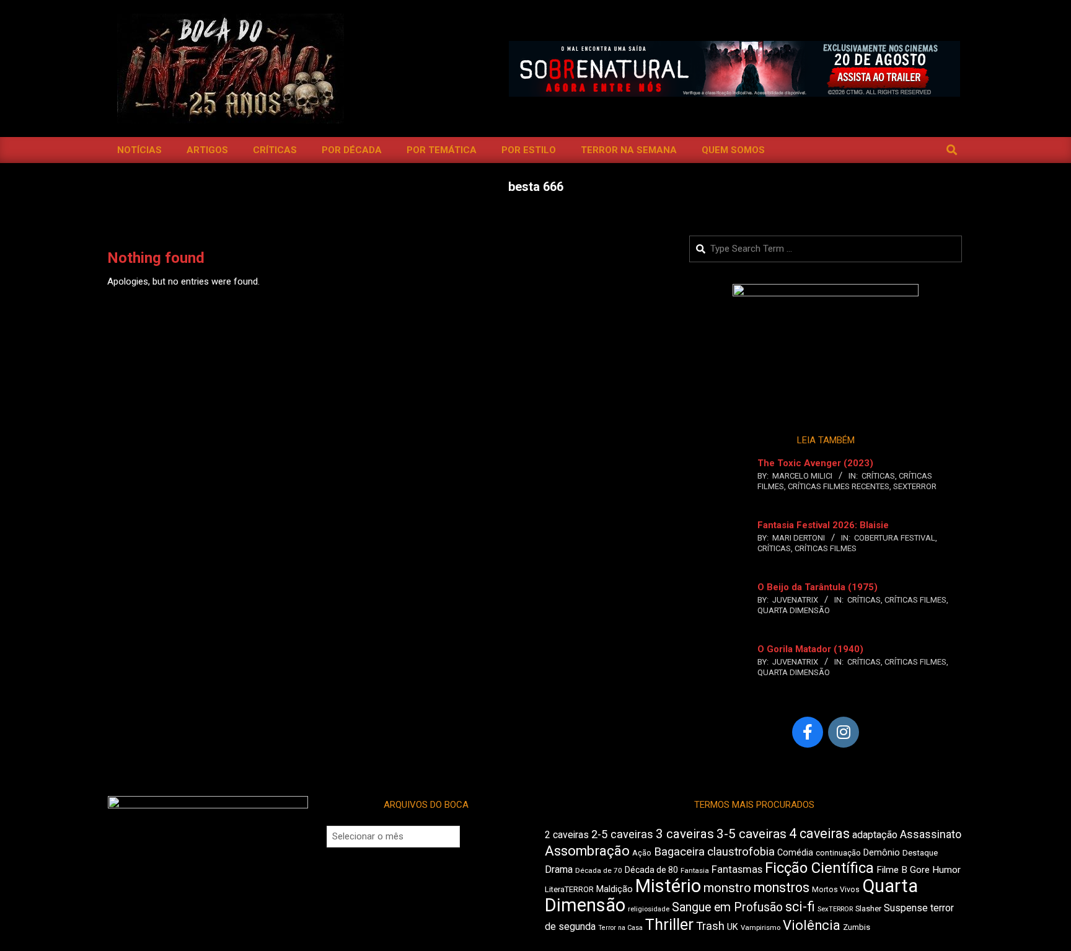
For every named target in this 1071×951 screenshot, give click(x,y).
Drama (559, 869)
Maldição (614, 889)
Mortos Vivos (836, 889)
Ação (641, 852)
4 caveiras (819, 833)
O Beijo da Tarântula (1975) (817, 587)
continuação (838, 852)
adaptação (874, 835)
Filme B (891, 869)
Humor (946, 869)
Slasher (868, 908)
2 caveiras (567, 835)
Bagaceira (679, 852)
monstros (781, 887)
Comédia (795, 852)
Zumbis (856, 927)
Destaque (920, 852)
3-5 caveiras (751, 833)
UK (732, 926)
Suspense (906, 908)
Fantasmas (737, 869)
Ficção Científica (819, 868)
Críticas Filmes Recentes (838, 486)
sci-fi (800, 906)
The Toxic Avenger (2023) (815, 463)
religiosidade (648, 909)
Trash (710, 926)
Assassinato (930, 834)
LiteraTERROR (569, 889)
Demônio (881, 852)
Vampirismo (760, 927)
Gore (920, 869)
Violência (811, 925)
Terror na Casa (620, 928)
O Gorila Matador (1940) (810, 649)
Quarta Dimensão (793, 610)
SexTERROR (915, 486)
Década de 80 (651, 870)
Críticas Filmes (826, 548)
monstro (727, 887)
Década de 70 (598, 870)
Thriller (669, 925)
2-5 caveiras (622, 834)
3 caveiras (685, 833)
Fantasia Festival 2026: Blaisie (823, 525)
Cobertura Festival (894, 537)
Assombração (587, 851)
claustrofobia (741, 852)
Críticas (878, 475)
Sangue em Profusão (727, 907)
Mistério (668, 885)
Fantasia (695, 870)
